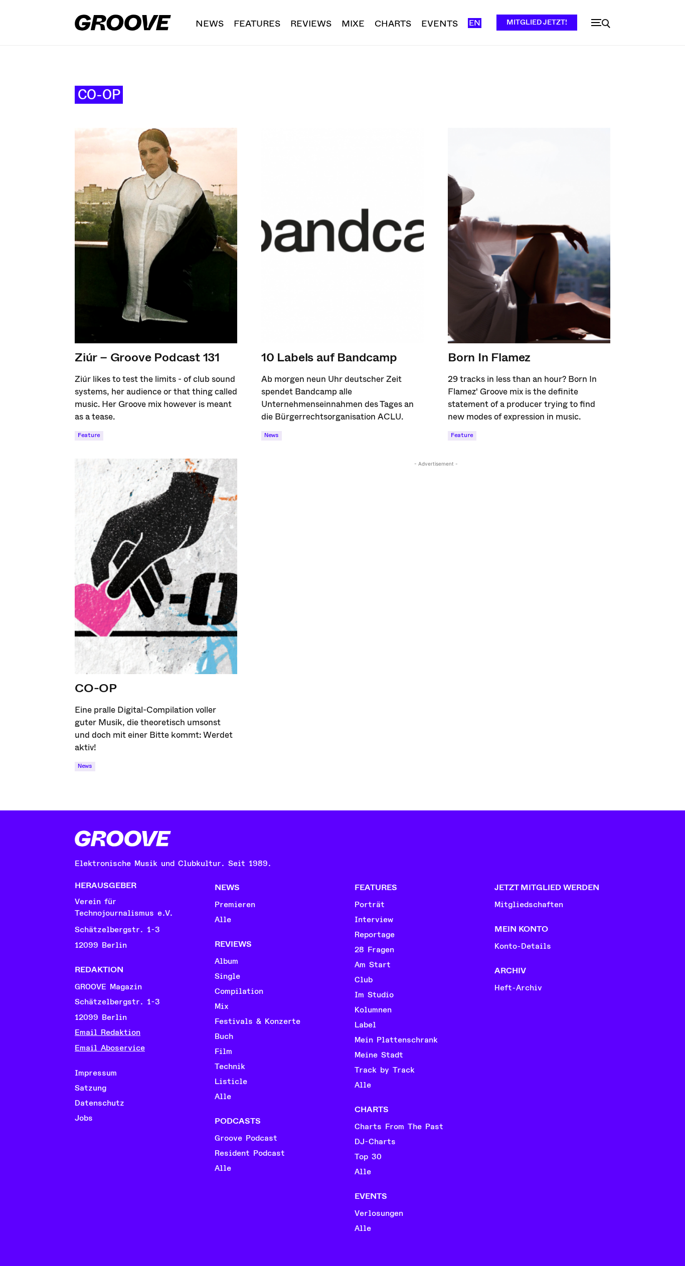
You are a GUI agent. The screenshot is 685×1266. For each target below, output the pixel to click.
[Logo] (123, 23)
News (271, 435)
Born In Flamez (489, 357)
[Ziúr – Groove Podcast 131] (156, 235)
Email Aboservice (110, 1048)
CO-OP (96, 688)
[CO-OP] (156, 566)
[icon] (600, 23)
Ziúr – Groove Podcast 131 (147, 357)
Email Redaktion (107, 1032)
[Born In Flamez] (529, 235)
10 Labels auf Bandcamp (329, 357)
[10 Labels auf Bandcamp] (342, 235)
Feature (89, 435)
